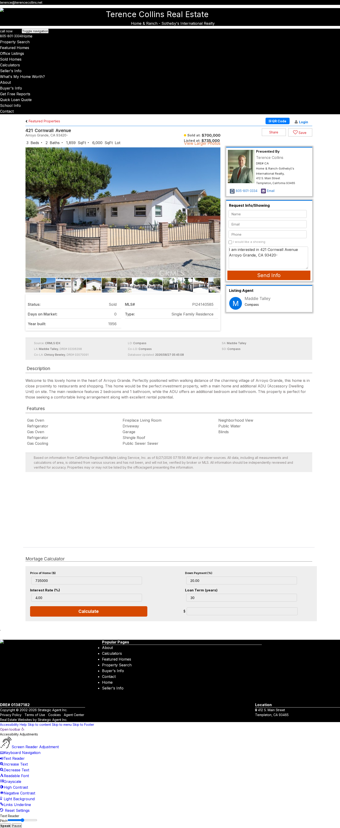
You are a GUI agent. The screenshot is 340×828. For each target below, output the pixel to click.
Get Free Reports (15, 94)
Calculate (88, 611)
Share (273, 132)
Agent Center (74, 715)
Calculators (10, 65)
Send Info (269, 275)
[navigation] (170, 770)
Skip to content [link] (39, 724)
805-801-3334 (11, 36)
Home (27, 36)
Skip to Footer (83, 724)
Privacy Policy (11, 715)
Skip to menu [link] (62, 724)
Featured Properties (44, 121)
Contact (7, 111)
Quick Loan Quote (16, 99)
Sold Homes (11, 59)
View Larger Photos (202, 143)
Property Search (15, 42)
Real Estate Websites (16, 720)
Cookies (54, 715)
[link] (12, 729)
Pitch (3, 821)
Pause (16, 826)
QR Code (278, 121)
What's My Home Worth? (22, 76)
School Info (10, 105)
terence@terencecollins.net (21, 2)
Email (271, 191)
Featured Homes (14, 47)
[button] (216, 216)
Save (302, 132)
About (5, 82)
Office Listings (12, 53)
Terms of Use (35, 715)
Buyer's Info (11, 88)
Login (303, 122)
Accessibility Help (13, 724)
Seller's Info (11, 70)
